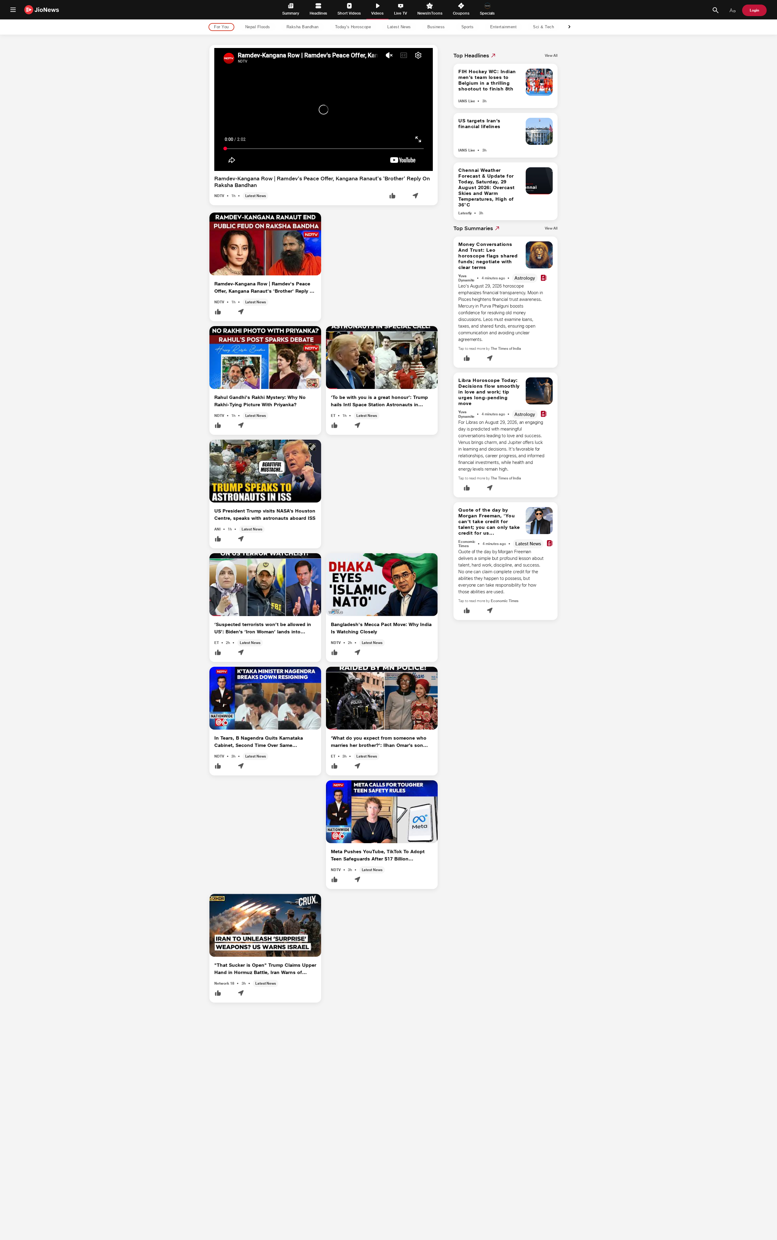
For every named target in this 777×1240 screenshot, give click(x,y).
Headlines (318, 13)
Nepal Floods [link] (257, 27)
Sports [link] (467, 27)
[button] (392, 196)
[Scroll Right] (569, 27)
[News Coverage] (543, 278)
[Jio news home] (41, 9)
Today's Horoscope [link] (353, 27)
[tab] (219, 27)
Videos (377, 13)
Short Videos (349, 13)
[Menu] (13, 9)
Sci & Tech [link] (543, 27)
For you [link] (221, 27)
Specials (487, 13)
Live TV (400, 13)
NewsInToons (429, 13)
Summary (290, 13)
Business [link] (436, 27)
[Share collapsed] (415, 196)
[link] (551, 55)
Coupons (461, 13)
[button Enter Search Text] (715, 10)
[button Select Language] (732, 10)
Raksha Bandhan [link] (303, 27)
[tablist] (383, 27)
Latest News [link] (399, 27)
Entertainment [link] (503, 27)
